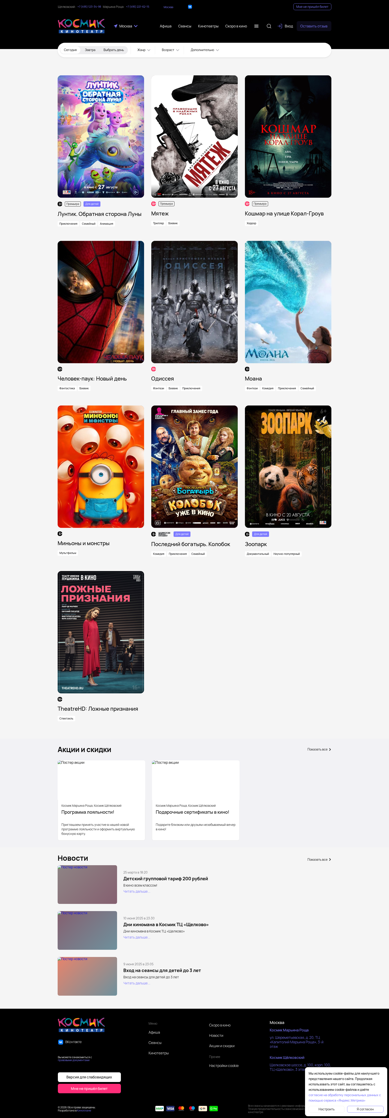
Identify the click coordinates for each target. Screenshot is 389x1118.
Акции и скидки (222, 1045)
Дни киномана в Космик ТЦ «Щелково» (166, 924)
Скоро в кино (220, 1025)
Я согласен (365, 1109)
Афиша (154, 1032)
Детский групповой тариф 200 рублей (165, 878)
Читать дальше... (136, 891)
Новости (216, 1035)
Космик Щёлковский (287, 1057)
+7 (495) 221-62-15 (137, 7)
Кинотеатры (159, 1053)
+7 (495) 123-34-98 (89, 7)
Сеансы (155, 1042)
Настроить (327, 1109)
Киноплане (84, 1110)
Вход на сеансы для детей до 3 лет (162, 970)
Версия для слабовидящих (89, 1077)
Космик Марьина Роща (289, 1030)
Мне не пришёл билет (312, 6)
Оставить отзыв (314, 26)
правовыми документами (74, 1060)
